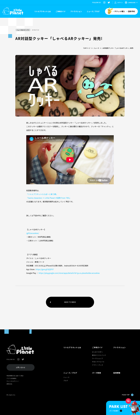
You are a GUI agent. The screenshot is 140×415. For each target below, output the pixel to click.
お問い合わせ (20, 367)
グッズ (100, 365)
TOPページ (86, 48)
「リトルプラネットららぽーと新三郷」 (42, 194)
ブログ (65, 381)
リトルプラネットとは (42, 11)
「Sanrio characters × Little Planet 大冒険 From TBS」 (48, 198)
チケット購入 (119, 11)
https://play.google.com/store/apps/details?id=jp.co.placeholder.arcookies (69, 273)
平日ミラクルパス (98, 362)
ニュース (96, 48)
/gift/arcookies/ (32, 233)
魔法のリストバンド (99, 355)
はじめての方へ (97, 352)
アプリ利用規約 (11, 378)
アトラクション (76, 11)
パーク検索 (96, 373)
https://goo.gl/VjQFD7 (45, 269)
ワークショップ (97, 358)
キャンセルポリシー (13, 381)
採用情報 (116, 373)
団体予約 (131, 11)
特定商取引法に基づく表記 (15, 376)
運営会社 (9, 384)
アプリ (94, 365)
